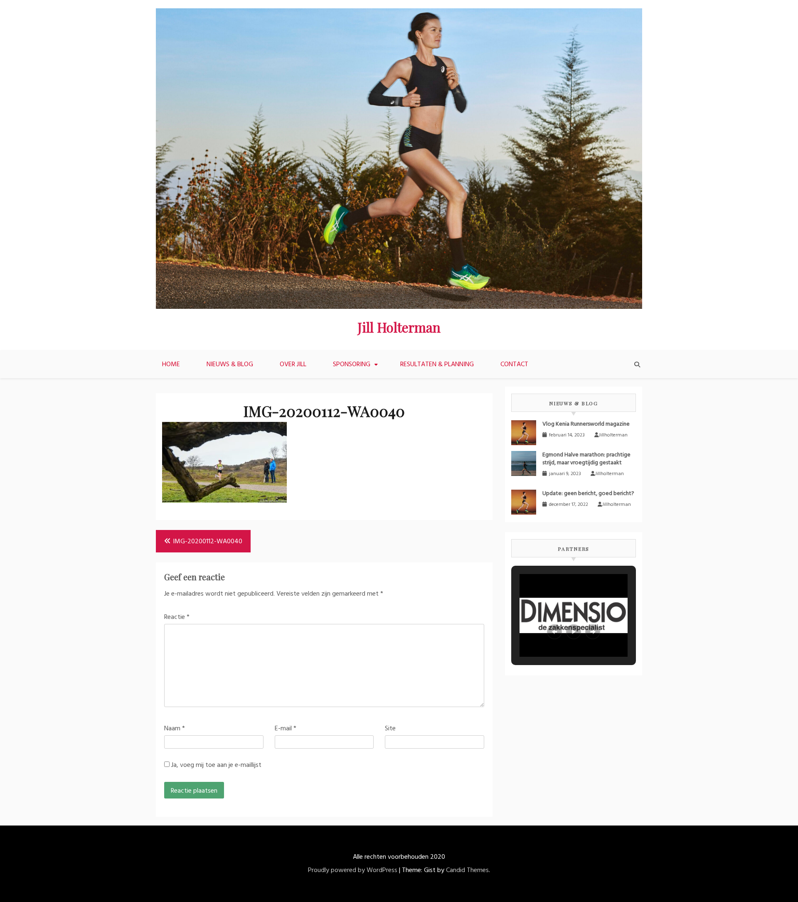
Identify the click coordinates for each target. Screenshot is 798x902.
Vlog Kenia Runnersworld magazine (586, 424)
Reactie (177, 617)
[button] (554, 631)
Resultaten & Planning (437, 364)
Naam (174, 728)
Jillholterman (613, 435)
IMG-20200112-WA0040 (207, 541)
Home (171, 364)
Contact (514, 364)
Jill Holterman (399, 327)
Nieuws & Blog (230, 364)
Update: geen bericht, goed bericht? (588, 493)
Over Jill (293, 364)
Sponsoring (351, 364)
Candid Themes (467, 870)
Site (390, 728)
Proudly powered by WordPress (352, 870)
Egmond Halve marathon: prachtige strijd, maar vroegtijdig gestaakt (586, 459)
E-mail (285, 728)
